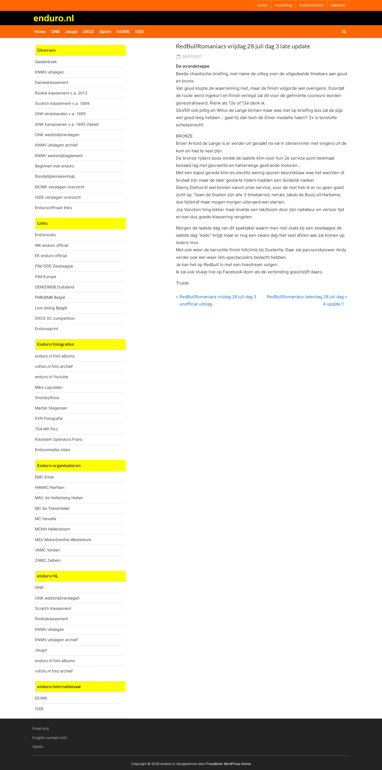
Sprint (105, 31)
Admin (37, 747)
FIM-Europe (45, 276)
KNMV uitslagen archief (56, 145)
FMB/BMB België (50, 297)
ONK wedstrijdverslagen (57, 134)
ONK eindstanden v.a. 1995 (60, 113)
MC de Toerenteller (52, 508)
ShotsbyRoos (47, 397)
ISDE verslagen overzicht (58, 197)
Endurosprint (46, 328)
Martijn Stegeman (51, 408)
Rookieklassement (51, 618)
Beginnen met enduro (54, 166)
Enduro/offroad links (53, 207)
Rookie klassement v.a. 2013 (61, 93)
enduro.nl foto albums (55, 356)
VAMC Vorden (47, 550)
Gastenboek (46, 61)
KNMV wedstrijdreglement (59, 155)
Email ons (40, 728)
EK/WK (123, 31)
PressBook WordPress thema (228, 764)
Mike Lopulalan (48, 387)
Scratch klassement (53, 608)
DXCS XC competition (55, 318)
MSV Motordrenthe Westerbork (63, 539)
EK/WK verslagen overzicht (59, 186)
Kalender (338, 5)
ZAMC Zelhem (48, 560)
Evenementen (311, 5)
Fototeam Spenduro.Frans (58, 439)
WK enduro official (51, 245)
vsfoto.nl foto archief (54, 366)
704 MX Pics (46, 429)
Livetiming (283, 5)
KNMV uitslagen (49, 72)
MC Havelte (45, 518)
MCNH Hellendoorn (52, 529)
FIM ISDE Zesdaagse (54, 266)
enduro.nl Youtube (51, 376)
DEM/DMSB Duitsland (54, 287)
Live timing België (51, 307)
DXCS (88, 31)
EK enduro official (51, 255)
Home (262, 5)
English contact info (49, 738)
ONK (55, 31)
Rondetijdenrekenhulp (55, 176)
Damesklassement (51, 82)
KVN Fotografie (49, 418)
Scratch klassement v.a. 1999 (62, 103)
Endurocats (45, 234)
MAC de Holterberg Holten (59, 497)
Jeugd (71, 31)
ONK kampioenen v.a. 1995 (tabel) (67, 124)
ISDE (139, 31)
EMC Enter (44, 477)
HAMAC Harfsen (49, 487)
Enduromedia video (52, 449)
